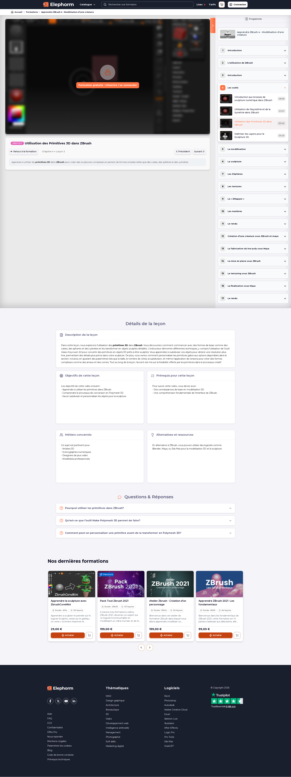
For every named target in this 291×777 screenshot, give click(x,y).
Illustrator (169, 723)
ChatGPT (169, 746)
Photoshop (170, 700)
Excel (167, 714)
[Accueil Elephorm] (60, 688)
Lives (200, 4)
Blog (49, 750)
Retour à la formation (25, 151)
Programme (255, 19)
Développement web (117, 723)
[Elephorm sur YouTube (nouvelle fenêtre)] (66, 701)
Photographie (113, 737)
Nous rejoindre (55, 736)
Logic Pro (169, 732)
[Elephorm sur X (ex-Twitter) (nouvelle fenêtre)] (58, 701)
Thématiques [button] (117, 688)
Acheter (69, 635)
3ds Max (168, 741)
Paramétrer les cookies (59, 745)
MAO (108, 696)
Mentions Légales (56, 741)
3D (107, 714)
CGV (49, 723)
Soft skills (110, 741)
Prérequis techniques (58, 759)
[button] (141, 647)
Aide (49, 714)
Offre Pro (52, 732)
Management (113, 732)
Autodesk (169, 705)
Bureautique (112, 709)
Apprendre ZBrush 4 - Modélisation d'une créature (67, 12)
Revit (167, 696)
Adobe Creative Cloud (175, 709)
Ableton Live (171, 718)
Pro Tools (169, 737)
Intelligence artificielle (117, 728)
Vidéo (109, 718)
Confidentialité (55, 727)
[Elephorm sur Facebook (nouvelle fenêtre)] (50, 701)
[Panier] (222, 5)
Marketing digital (115, 746)
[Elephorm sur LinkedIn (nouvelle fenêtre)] (74, 701)
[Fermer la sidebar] (212, 25)
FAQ (49, 718)
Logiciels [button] (172, 688)
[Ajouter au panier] (89, 635)
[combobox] (147, 5)
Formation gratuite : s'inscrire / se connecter (108, 85)
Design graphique (115, 700)
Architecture (112, 705)
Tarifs (212, 4)
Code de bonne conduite (60, 754)
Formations (32, 12)
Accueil (18, 12)
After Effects (171, 728)
